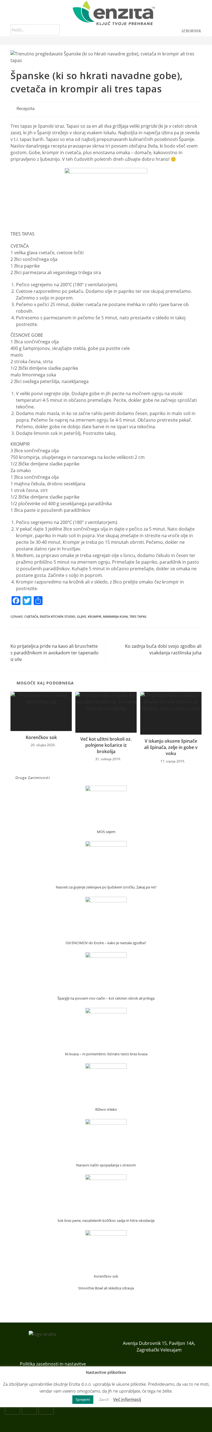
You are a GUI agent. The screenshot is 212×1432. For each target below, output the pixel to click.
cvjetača (31, 616)
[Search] (53, 30)
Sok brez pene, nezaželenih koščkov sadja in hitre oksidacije (106, 1220)
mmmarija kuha (115, 616)
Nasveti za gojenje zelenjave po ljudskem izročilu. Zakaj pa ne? (106, 887)
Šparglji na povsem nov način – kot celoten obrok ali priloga (106, 998)
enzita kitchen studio (57, 616)
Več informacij (127, 1399)
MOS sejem (106, 831)
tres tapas (137, 616)
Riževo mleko (106, 1109)
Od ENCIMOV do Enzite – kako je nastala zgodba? (106, 942)
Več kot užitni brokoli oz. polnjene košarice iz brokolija (106, 745)
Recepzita (26, 108)
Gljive (81, 616)
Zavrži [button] (104, 1399)
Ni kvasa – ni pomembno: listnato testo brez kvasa (106, 1053)
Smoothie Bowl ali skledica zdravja (106, 1288)
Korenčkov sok (41, 737)
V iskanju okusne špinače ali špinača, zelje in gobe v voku (171, 747)
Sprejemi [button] (83, 1399)
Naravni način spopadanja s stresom (106, 1165)
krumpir (94, 616)
